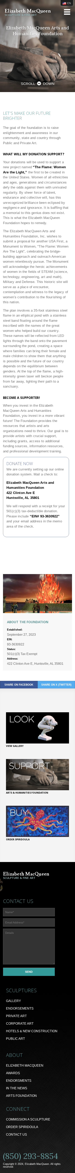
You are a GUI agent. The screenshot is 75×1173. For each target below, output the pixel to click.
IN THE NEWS (16, 1088)
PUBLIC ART (15, 1038)
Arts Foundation (21, 1095)
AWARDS (13, 1073)
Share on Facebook (18, 684)
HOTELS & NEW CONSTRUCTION (31, 1031)
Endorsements (20, 1008)
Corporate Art (20, 1023)
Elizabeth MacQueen (24, 1065)
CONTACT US (16, 1134)
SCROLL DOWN (37, 84)
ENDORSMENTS (18, 1080)
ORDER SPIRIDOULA (22, 1127)
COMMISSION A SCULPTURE (28, 1119)
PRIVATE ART (16, 1016)
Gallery (13, 1001)
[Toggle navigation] (67, 12)
